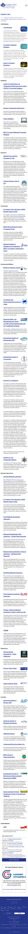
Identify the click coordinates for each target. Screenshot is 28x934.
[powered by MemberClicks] (14, 932)
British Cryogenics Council (11, 268)
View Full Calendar (14, 860)
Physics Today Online (10, 668)
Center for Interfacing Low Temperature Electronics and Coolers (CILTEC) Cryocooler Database (15, 86)
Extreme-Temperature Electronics (13, 108)
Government (20, 17)
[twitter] (12, 903)
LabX (5, 827)
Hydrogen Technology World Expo (17, 855)
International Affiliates (4, 19)
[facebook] (14, 903)
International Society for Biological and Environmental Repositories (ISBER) (12, 776)
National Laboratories (13, 19)
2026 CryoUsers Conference (16, 843)
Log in (19, 913)
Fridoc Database (8, 119)
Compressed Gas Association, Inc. (14, 744)
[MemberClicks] (9, 5)
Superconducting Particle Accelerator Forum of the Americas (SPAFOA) (14, 794)
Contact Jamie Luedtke (8, 889)
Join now (8, 913)
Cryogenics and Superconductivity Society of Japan (12, 302)
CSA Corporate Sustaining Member (17, 216)
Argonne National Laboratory (12, 476)
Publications (19, 19)
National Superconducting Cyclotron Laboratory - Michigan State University (14, 554)
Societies (24, 19)
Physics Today (11, 712)
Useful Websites (4, 20)
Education (16, 17)
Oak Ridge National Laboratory (12, 573)
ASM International (9, 734)
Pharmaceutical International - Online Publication (9, 654)
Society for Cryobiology (10, 380)
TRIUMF (5, 630)
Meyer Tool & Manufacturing (13, 197)
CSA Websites (6, 17)
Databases (11, 17)
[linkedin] (17, 903)
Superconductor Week (10, 683)
